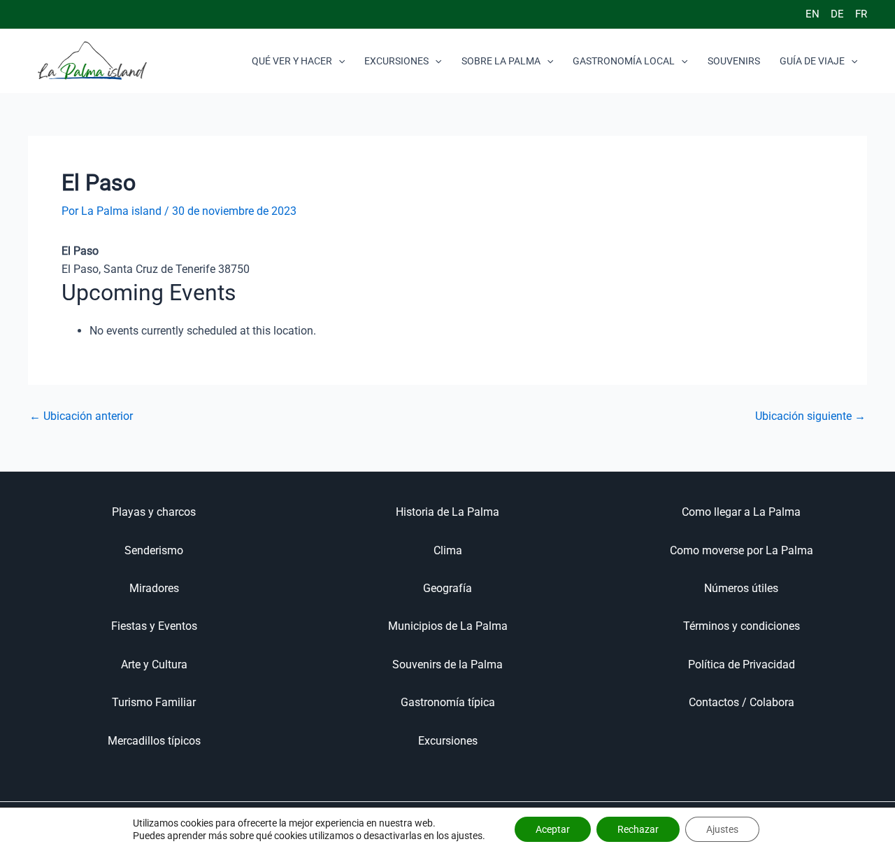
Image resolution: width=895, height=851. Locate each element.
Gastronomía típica (448, 702)
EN (812, 14)
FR (861, 14)
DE (837, 14)
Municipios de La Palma (448, 626)
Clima (448, 550)
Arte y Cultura (154, 664)
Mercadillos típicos (154, 740)
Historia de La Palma (447, 512)
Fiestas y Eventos (154, 626)
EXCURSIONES (396, 60)
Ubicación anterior (81, 416)
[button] (338, 60)
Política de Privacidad (741, 664)
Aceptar (553, 829)
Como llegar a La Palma (741, 512)
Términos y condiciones (741, 626)
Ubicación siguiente (810, 416)
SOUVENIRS (734, 60)
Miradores (154, 588)
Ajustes (722, 829)
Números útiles (741, 588)
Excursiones (448, 740)
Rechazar (638, 829)
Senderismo (153, 550)
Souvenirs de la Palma (447, 664)
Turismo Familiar (154, 702)
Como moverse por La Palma (741, 550)
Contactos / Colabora (741, 702)
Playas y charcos (154, 512)
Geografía (447, 588)
